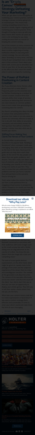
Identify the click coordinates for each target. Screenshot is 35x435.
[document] (17, 217)
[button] (32, 198)
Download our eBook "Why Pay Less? (17, 201)
